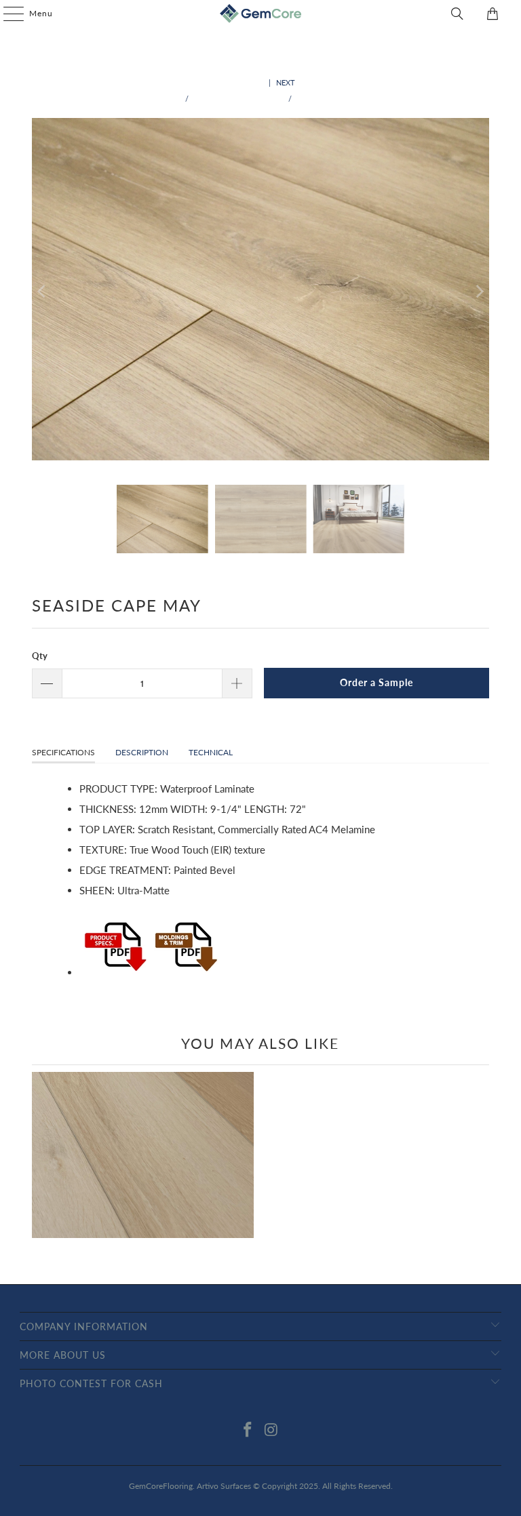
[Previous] (42, 291)
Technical (211, 752)
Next (286, 82)
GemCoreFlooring (161, 1486)
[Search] (457, 13)
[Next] (479, 291)
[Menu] (7, 13)
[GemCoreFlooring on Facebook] (248, 1430)
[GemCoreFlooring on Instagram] (272, 1430)
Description (141, 752)
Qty (39, 655)
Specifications (63, 752)
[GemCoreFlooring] (260, 13)
